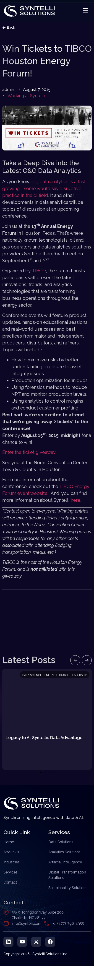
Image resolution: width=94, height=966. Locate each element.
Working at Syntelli (26, 95)
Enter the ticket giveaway (29, 452)
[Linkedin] (8, 942)
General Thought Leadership (64, 675)
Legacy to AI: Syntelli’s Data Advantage (44, 737)
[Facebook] (50, 942)
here (75, 500)
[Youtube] (22, 942)
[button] (75, 660)
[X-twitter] (36, 942)
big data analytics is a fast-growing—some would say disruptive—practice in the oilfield (44, 188)
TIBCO (39, 270)
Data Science (32, 675)
